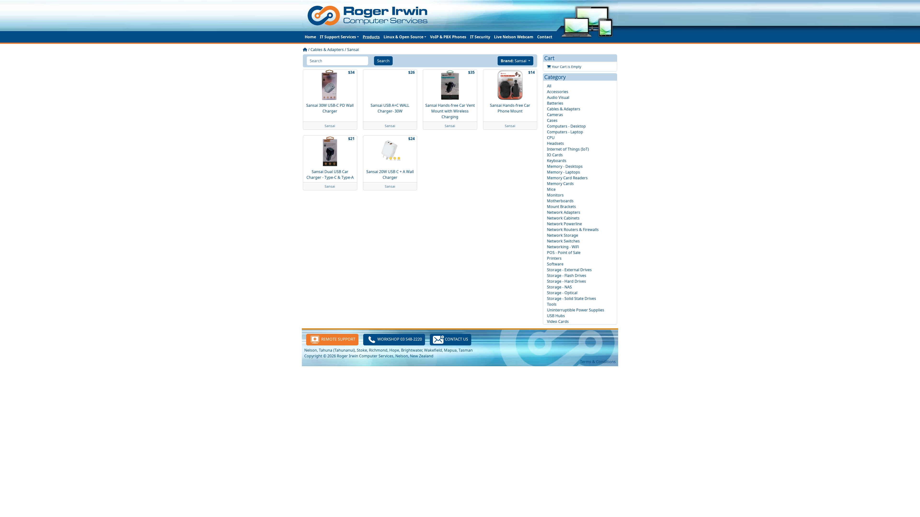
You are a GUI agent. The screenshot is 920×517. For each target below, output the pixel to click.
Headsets (555, 143)
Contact (544, 36)
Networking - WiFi (563, 246)
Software (555, 264)
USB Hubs (556, 315)
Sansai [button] (514, 60)
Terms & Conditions (598, 361)
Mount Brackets (561, 206)
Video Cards (558, 321)
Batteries (555, 103)
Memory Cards (560, 183)
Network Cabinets (563, 218)
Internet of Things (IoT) (568, 149)
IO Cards (555, 154)
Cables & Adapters (327, 49)
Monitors (555, 195)
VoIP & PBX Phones (448, 36)
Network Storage (562, 235)
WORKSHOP (399, 339)
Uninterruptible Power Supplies (575, 310)
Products (371, 36)
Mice (551, 189)
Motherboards (560, 200)
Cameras (555, 114)
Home (310, 36)
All (549, 86)
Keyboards (556, 160)
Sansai (353, 49)
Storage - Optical (562, 292)
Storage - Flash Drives (566, 275)
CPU (551, 137)
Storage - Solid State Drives (571, 298)
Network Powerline (564, 223)
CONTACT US (456, 339)
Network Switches (563, 241)
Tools (552, 304)
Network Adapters (563, 212)
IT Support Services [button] (338, 36)
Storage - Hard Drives (566, 281)
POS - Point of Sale (564, 252)
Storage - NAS (559, 287)
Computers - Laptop (565, 132)
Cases (552, 120)
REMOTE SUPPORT (337, 339)
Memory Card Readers (567, 177)
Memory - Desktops (565, 166)
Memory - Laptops (563, 172)
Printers (554, 258)
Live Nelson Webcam (513, 36)
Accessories (557, 91)
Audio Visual (558, 97)
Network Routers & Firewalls (573, 229)
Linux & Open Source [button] (403, 36)
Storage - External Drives (569, 269)
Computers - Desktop (566, 126)
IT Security (480, 36)
